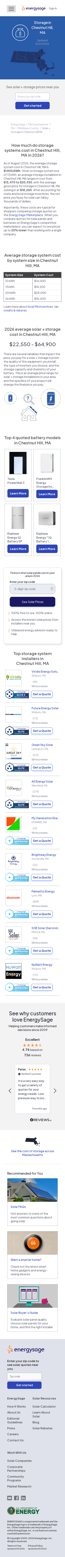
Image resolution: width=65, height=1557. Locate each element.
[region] (32, 1090)
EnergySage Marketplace (26, 215)
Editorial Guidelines (15, 1420)
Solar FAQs (18, 1207)
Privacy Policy (35, 1545)
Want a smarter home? (26, 1260)
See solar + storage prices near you (32, 87)
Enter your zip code (22, 581)
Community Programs (15, 1478)
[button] (10, 1090)
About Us (13, 1412)
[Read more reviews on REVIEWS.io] (41, 1120)
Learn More (18, 493)
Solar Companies (19, 1461)
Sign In (53, 8)
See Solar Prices (33, 602)
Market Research (19, 1486)
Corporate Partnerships (16, 1468)
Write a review (40, 686)
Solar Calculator (44, 1406)
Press (11, 1428)
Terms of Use (14, 1545)
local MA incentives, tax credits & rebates (31, 308)
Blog (35, 1422)
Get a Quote (42, 694)
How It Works (16, 1406)
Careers (13, 1434)
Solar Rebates (42, 1428)
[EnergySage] (25, 1352)
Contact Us (15, 1440)
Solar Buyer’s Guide (24, 1313)
